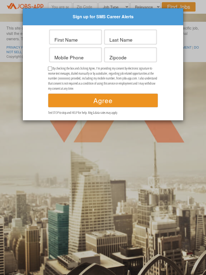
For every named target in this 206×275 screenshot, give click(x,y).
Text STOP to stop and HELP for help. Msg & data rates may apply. (83, 112)
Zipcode (118, 57)
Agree (103, 100)
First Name (66, 40)
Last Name (121, 40)
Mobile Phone (69, 57)
